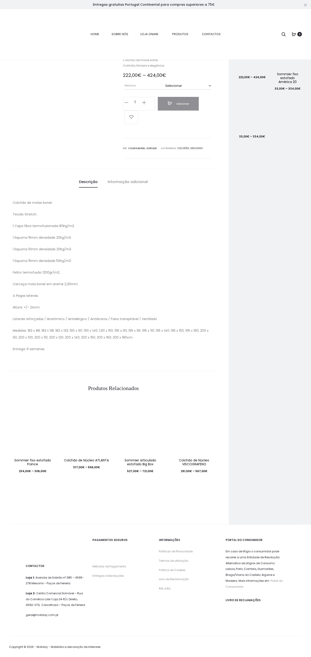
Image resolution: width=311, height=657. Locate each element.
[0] (294, 34)
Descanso (196, 148)
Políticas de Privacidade (176, 551)
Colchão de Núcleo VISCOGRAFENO (194, 462)
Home (95, 34)
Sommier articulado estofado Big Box (140, 462)
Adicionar (182, 104)
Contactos (211, 34)
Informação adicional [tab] (128, 181)
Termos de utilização (173, 561)
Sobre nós (120, 34)
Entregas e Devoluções (108, 576)
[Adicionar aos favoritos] (131, 117)
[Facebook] (290, 647)
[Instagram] (300, 647)
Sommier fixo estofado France (32, 462)
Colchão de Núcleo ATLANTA (86, 460)
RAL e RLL (165, 588)
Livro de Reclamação (174, 579)
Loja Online (149, 34)
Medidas (130, 85)
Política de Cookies (172, 570)
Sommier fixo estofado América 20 (287, 78)
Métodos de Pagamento (109, 566)
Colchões (183, 148)
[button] (126, 102)
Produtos (180, 34)
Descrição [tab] (88, 181)
